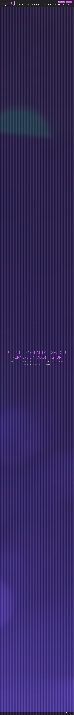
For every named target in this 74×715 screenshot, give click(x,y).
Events (29, 4)
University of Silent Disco (49, 4)
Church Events (61, 4)
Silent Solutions (36, 4)
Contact (69, 4)
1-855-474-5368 (61, 1)
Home (19, 4)
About (23, 4)
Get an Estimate (69, 1)
